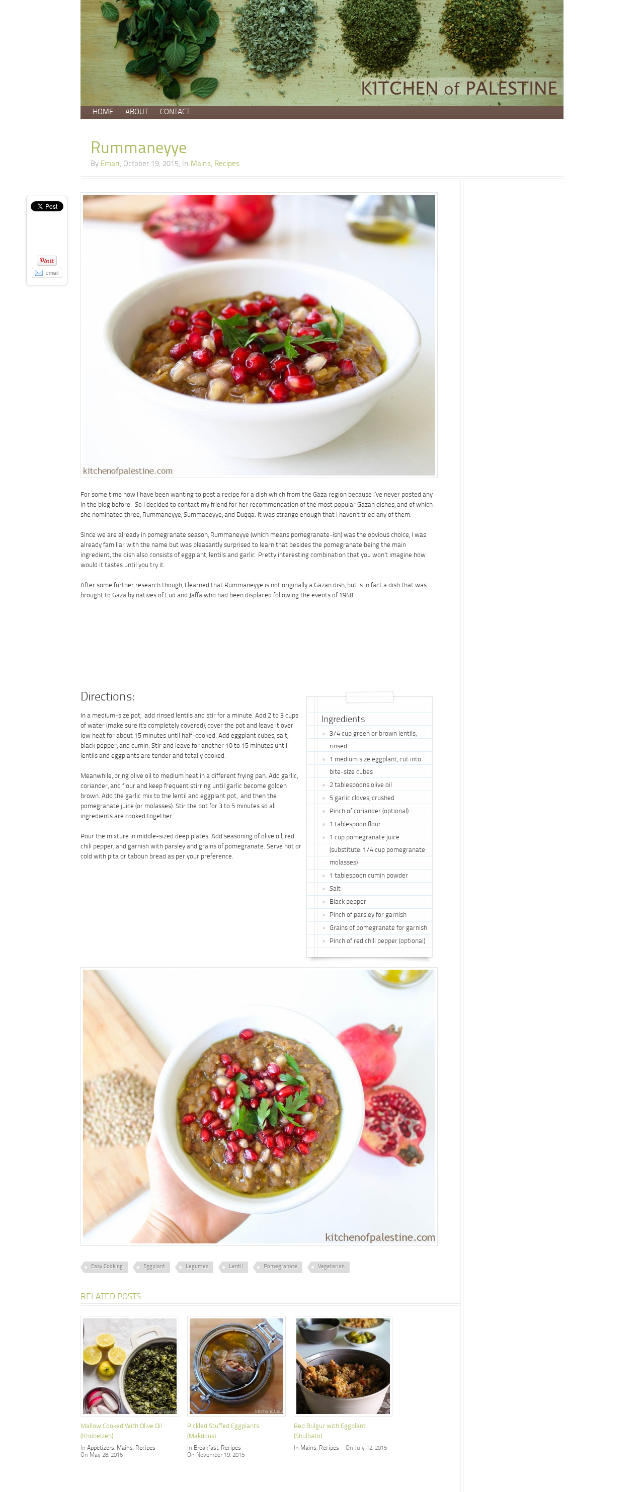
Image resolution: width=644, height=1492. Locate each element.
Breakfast (206, 1448)
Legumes (197, 1267)
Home (103, 112)
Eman (110, 164)
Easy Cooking (107, 1267)
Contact (175, 112)
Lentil (236, 1267)
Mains (201, 164)
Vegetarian (331, 1267)
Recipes (226, 164)
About (136, 112)
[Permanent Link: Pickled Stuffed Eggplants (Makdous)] (239, 1418)
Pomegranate (280, 1267)
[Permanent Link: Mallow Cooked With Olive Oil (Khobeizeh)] (132, 1418)
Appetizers (100, 1448)
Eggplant (154, 1267)
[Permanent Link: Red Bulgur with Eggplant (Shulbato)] (345, 1418)
